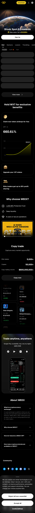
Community (7, 461)
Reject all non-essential (17, 496)
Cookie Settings (17, 508)
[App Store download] (8, 351)
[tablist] (17, 45)
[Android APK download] (26, 351)
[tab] (4, 49)
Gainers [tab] (10, 45)
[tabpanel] (17, 49)
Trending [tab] (26, 45)
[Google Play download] (14, 351)
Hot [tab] (3, 45)
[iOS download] (20, 351)
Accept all (17, 503)
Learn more (17, 346)
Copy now (17, 278)
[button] (9, 294)
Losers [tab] (17, 45)
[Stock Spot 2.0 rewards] (17, 15)
